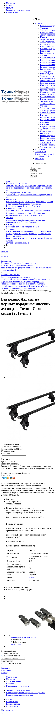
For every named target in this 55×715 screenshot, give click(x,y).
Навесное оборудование (16, 183)
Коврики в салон (47, 120)
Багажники (45, 51)
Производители (13, 704)
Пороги (43, 37)
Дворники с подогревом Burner (20, 213)
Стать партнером (13, 681)
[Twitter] (5, 478)
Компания (5, 668)
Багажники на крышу (15, 201)
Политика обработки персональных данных (25, 693)
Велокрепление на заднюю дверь (21, 281)
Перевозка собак (47, 138)
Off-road (43, 106)
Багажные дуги (46, 74)
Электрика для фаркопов (25, 185)
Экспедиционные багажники (19, 220)
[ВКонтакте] (3, 478)
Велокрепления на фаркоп (17, 206)
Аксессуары (45, 71)
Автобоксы (45, 55)
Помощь (4, 672)
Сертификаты (12, 706)
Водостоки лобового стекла (27, 231)
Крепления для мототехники (22, 288)
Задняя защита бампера (24, 188)
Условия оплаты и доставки (18, 690)
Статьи (38, 154)
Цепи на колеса (47, 94)
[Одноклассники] (8, 478)
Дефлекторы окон (20, 234)
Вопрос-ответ (12, 701)
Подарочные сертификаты (17, 686)
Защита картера (47, 39)
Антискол (44, 124)
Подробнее (16, 644)
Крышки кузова (47, 46)
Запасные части (47, 76)
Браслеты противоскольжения (37, 211)
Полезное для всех (14, 208)
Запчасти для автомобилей (17, 243)
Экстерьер (44, 122)
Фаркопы (44, 28)
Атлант (32, 577)
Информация (6, 670)
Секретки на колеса (14, 211)
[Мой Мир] (11, 478)
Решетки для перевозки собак (19, 238)
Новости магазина (12, 656)
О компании (47, 154)
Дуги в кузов (46, 44)
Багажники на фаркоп (18, 284)
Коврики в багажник (15, 227)
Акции (9, 181)
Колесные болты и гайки (17, 215)
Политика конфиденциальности (20, 695)
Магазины (10, 679)
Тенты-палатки (46, 101)
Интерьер (44, 115)
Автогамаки (45, 142)
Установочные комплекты (17, 286)
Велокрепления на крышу (29, 204)
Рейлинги (44, 133)
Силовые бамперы (28, 222)
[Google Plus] (13, 478)
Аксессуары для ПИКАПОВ (18, 192)
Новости (10, 684)
